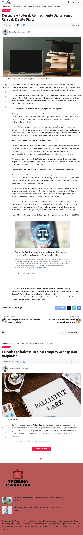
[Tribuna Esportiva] (8, 2)
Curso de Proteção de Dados (21, 294)
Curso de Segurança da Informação (52, 297)
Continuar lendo (41, 449)
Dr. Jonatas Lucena (28, 299)
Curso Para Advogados (72, 297)
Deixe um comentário (71, 332)
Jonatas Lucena (40, 299)
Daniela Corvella (14, 32)
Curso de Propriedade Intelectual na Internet (64, 291)
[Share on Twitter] (17, 25)
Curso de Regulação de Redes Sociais (43, 294)
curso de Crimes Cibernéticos (43, 288)
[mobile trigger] (3, 2)
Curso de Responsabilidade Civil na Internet (26, 297)
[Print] (24, 25)
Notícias (6, 10)
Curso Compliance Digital (25, 288)
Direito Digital (16, 299)
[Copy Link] (21, 25)
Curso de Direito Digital (62, 288)
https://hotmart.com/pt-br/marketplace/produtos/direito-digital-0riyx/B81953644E (45, 215)
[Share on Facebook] (14, 25)
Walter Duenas (39, 425)
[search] (69, 2)
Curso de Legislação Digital (21, 291)
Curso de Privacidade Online (40, 291)
